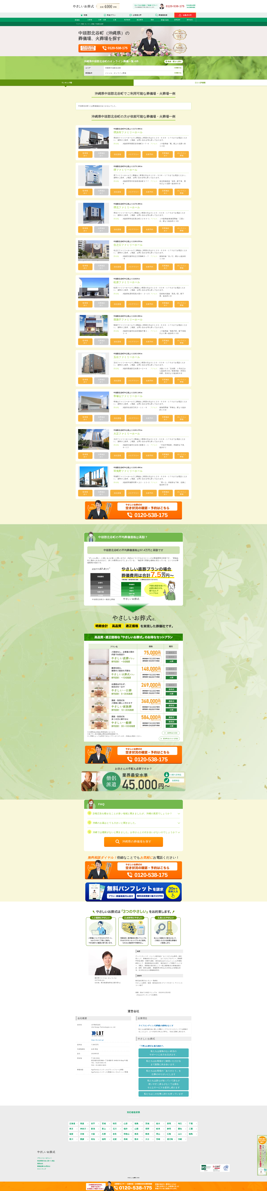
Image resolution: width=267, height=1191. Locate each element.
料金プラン (111, 15)
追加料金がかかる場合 (170, 738)
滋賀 (71, 1134)
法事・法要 (102, 20)
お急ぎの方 (187, 15)
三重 (191, 1129)
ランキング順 (67, 83)
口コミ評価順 (200, 83)
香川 (71, 1139)
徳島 (191, 1134)
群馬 (169, 1123)
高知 (93, 1139)
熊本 (137, 1139)
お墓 (114, 20)
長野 (147, 1129)
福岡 (104, 1139)
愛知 (180, 1129)
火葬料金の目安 (172, 733)
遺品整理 (140, 20)
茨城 (147, 1123)
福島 (137, 1123)
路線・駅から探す (174, 61)
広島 (169, 1134)
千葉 (191, 1123)
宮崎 (158, 1139)
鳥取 (137, 1134)
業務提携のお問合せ (43, 1166)
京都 (82, 1134)
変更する (178, 68)
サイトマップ (41, 1169)
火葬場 (89, 20)
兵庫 (104, 1134)
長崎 (126, 1139)
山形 (126, 1123)
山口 (180, 1134)
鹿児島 (170, 1139)
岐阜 (158, 1129)
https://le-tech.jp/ (97, 1040)
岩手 (93, 1123)
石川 (115, 1129)
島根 (147, 1134)
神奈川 (83, 1129)
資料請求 (177, 20)
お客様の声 (137, 15)
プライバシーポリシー (44, 1158)
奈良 (115, 1134)
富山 (104, 1129)
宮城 (104, 1123)
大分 (147, 1139)
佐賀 (115, 1139)
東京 (71, 1129)
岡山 (158, 1134)
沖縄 (180, 1139)
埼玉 (180, 1123)
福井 (126, 1129)
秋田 (115, 1123)
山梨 (137, 1129)
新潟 (93, 1129)
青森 (82, 1123)
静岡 (169, 1129)
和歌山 (127, 1134)
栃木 (158, 1123)
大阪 (93, 1134)
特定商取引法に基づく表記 (46, 1161)
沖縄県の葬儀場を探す (137, 841)
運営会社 (190, 20)
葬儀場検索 (163, 15)
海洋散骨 (127, 20)
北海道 (72, 1123)
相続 (152, 20)
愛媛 (82, 1139)
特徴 (85, 15)
